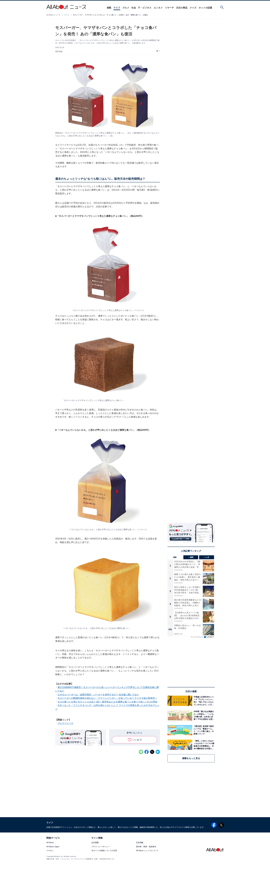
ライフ (116, 7)
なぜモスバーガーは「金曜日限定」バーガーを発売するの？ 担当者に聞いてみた (98, 694)
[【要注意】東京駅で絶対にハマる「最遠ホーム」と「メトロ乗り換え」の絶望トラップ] (203, 730)
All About (50, 843)
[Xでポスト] (152, 752)
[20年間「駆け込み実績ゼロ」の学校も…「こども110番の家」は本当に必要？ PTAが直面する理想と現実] (203, 715)
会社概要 (95, 843)
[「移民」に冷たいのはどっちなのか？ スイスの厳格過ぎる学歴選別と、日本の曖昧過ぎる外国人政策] (203, 745)
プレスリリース (65, 723)
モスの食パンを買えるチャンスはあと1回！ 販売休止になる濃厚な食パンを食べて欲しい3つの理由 (107, 702)
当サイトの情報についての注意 (104, 850)
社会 (133, 7)
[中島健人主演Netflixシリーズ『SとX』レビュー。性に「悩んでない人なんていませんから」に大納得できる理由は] (203, 701)
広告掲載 (139, 843)
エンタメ (158, 7)
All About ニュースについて (147, 850)
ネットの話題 (205, 7)
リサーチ (169, 7)
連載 (109, 7)
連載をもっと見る (191, 758)
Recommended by (197, 637)
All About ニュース (53, 15)
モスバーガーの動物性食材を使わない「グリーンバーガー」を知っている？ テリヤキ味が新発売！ (107, 698)
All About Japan (52, 847)
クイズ (193, 7)
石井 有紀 (58, 51)
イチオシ (50, 850)
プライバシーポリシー (100, 847)
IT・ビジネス (144, 7)
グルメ (125, 7)
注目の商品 (181, 7)
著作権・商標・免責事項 (146, 847)
